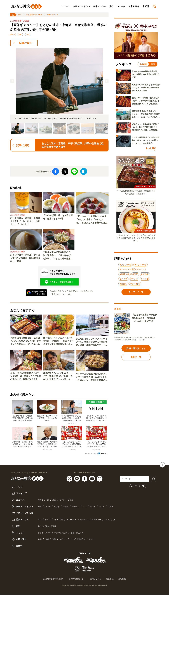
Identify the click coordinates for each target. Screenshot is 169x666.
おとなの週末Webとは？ (53, 579)
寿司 (40, 507)
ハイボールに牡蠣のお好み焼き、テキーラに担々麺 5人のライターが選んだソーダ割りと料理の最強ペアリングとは (91, 377)
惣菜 (54, 539)
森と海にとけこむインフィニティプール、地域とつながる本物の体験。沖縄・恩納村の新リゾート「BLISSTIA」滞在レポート (91, 342)
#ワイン (140, 269)
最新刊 (145, 6)
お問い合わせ (95, 579)
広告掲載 (122, 579)
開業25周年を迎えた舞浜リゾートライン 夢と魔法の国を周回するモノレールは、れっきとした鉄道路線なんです (146, 114)
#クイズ (123, 279)
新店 (54, 500)
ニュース (65, 6)
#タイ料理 (135, 283)
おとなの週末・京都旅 (34, 15)
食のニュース (43, 500)
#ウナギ (134, 279)
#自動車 (145, 274)
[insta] (99, 478)
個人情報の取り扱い (77, 579)
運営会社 (110, 579)
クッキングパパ (44, 533)
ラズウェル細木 (60, 533)
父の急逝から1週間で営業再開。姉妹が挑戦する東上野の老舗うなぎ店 (146, 74)
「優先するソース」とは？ (61, 294)
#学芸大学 (124, 274)
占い (40, 520)
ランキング (21, 493)
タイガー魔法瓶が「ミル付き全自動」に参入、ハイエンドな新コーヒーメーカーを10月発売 (146, 140)
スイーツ (111, 507)
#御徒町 (123, 283)
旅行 (111, 6)
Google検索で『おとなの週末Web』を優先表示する (71, 291)
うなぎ (57, 507)
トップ (19, 487)
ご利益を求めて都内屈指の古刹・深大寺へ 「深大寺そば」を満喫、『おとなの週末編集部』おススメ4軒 (58, 255)
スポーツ (70, 520)
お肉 (40, 539)
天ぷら (66, 507)
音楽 (61, 520)
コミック (121, 6)
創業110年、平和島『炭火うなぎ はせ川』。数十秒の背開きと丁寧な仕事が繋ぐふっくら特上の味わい (146, 101)
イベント (63, 500)
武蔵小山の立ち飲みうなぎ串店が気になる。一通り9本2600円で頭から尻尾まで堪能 (146, 88)
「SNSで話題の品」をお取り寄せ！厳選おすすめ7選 (58, 217)
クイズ (48, 520)
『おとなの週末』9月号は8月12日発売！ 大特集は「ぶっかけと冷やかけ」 (144, 317)
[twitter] (70, 478)
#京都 (13, 34)
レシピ (107, 520)
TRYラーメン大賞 (24, 513)
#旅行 (20, 34)
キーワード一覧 (137, 486)
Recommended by (91, 453)
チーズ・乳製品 (76, 539)
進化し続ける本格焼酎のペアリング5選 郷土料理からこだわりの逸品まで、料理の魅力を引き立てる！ (25, 376)
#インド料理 (140, 264)
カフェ (101, 507)
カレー (48, 507)
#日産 (135, 274)
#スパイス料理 (127, 269)
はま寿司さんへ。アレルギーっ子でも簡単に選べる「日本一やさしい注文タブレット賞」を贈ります (58, 376)
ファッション (82, 520)
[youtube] (92, 478)
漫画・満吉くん (77, 533)
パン (84, 507)
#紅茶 (27, 34)
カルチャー (96, 520)
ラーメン (75, 507)
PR (71, 500)
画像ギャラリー (52, 15)
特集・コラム (99, 6)
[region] (59, 91)
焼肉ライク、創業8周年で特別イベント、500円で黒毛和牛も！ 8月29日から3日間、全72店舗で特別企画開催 (145, 127)
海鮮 (47, 539)
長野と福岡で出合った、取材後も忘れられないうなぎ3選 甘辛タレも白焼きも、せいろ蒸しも (25, 341)
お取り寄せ (134, 6)
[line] (77, 478)
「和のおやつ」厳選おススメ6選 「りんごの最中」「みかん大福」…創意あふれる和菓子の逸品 (92, 219)
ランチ (92, 507)
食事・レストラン (81, 6)
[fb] (85, 478)
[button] (12, 81)
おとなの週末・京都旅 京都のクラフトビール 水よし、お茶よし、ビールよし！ (25, 221)
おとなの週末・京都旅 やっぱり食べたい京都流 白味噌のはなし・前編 (25, 258)
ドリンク (90, 539)
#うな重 (145, 279)
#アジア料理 (126, 264)
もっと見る (151, 148)
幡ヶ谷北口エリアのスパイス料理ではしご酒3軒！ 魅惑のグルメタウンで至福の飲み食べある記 (58, 341)
